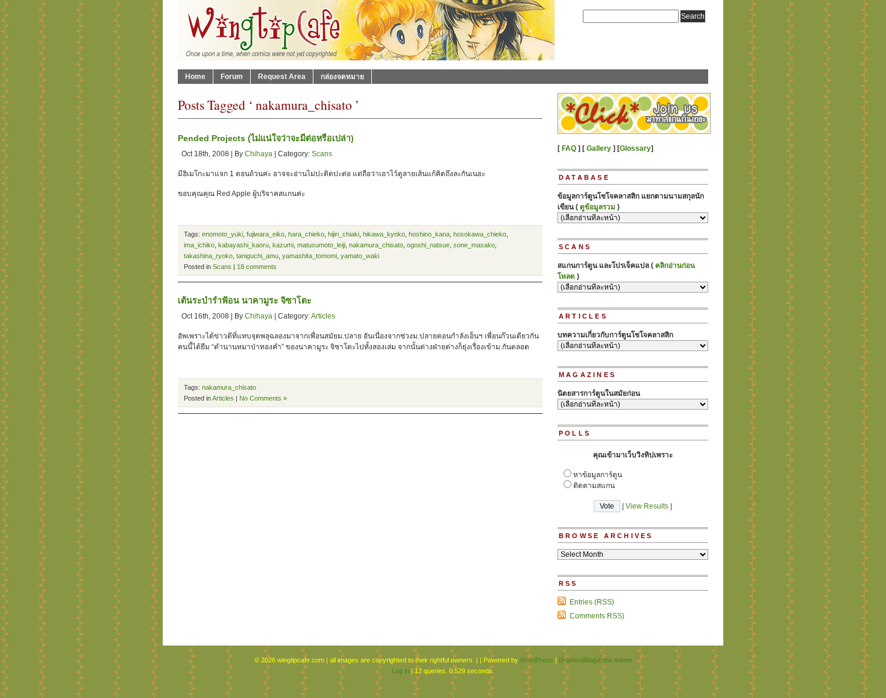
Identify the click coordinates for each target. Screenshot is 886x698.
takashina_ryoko (208, 255)
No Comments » (263, 398)
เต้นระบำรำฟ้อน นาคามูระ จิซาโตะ (245, 300)
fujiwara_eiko (265, 234)
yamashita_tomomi (309, 255)
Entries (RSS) (592, 602)
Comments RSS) (597, 616)
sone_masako (474, 245)
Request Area (282, 76)
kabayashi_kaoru (243, 245)
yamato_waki (360, 255)
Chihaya (258, 154)
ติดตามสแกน (594, 485)
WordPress (536, 660)
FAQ (569, 148)
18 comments (257, 266)
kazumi (283, 245)
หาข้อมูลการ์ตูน (597, 475)
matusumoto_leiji (321, 245)
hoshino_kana (429, 234)
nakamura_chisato (376, 245)
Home (195, 76)
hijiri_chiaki (343, 234)
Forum (232, 76)
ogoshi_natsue (428, 245)
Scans (322, 154)
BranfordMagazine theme (595, 660)
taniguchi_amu (257, 255)
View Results (647, 506)
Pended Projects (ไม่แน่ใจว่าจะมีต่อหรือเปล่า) (266, 138)
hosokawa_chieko (479, 234)
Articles (323, 316)
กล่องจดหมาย (342, 76)
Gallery (598, 148)
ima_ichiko (199, 245)
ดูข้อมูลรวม (597, 207)
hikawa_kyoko (384, 234)
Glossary (635, 148)
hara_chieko (306, 234)
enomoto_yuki (222, 234)
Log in (400, 670)
